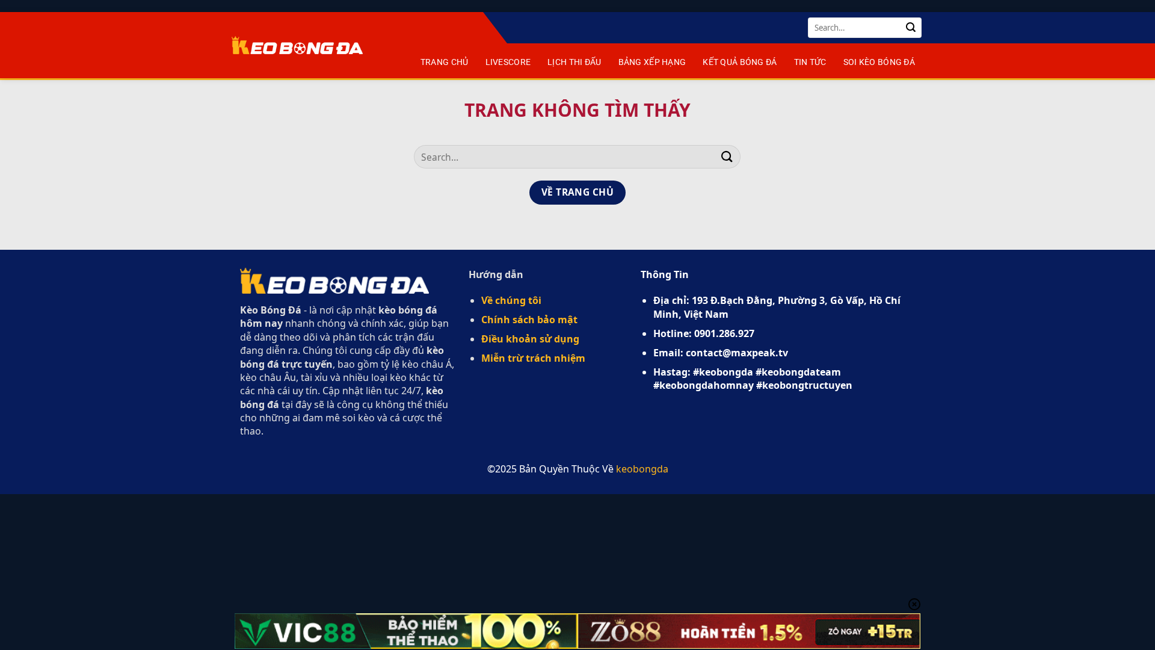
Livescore (508, 62)
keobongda (642, 468)
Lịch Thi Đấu (574, 62)
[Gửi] (911, 27)
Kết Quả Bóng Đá (740, 62)
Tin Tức (810, 62)
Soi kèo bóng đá (879, 62)
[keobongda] (297, 45)
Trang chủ (444, 62)
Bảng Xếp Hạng (652, 62)
